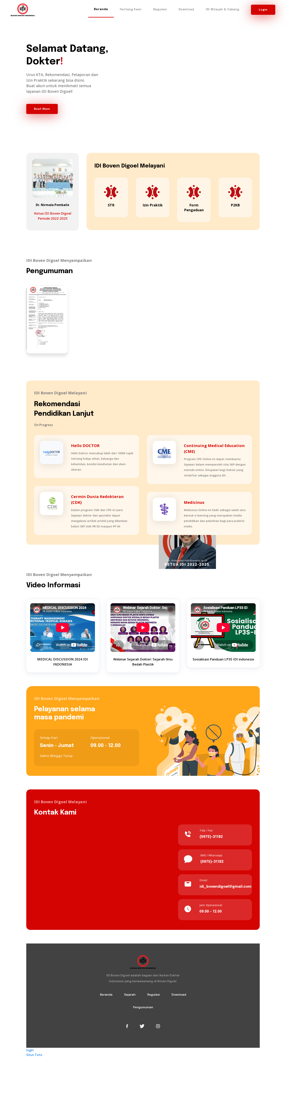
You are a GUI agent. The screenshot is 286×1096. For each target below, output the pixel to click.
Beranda (101, 9)
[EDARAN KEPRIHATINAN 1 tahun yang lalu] (47, 319)
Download (186, 9)
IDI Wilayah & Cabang (222, 9)
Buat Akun (42, 109)
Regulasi (160, 9)
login (30, 1050)
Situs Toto (34, 1055)
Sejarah (130, 994)
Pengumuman (143, 1007)
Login (263, 9)
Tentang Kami (131, 9)
